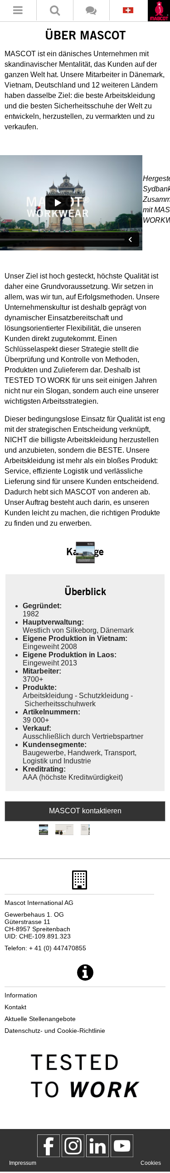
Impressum (22, 1163)
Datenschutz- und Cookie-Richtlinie (55, 1030)
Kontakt (15, 1007)
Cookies (151, 1163)
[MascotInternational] (122, 1145)
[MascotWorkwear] (48, 1145)
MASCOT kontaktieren (85, 811)
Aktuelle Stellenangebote (40, 1018)
